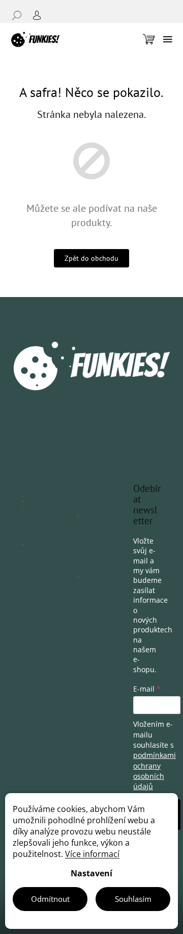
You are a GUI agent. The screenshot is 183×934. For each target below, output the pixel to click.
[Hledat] (20, 15)
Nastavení (91, 873)
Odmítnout (50, 899)
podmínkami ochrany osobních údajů (154, 770)
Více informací (92, 853)
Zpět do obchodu (91, 258)
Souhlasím (133, 899)
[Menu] (168, 39)
